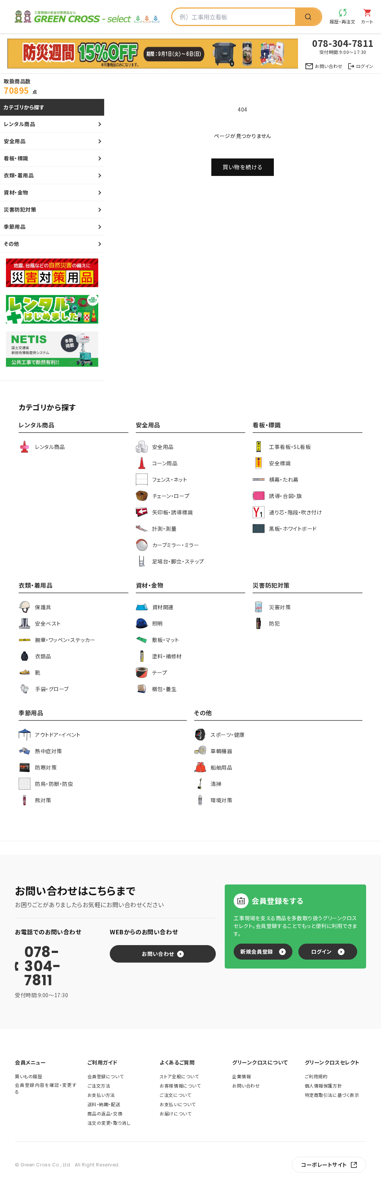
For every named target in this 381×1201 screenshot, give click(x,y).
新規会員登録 (256, 951)
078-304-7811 (42, 966)
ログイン (321, 951)
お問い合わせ (158, 953)
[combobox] (233, 17)
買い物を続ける (242, 167)
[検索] (308, 17)
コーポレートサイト (324, 1164)
